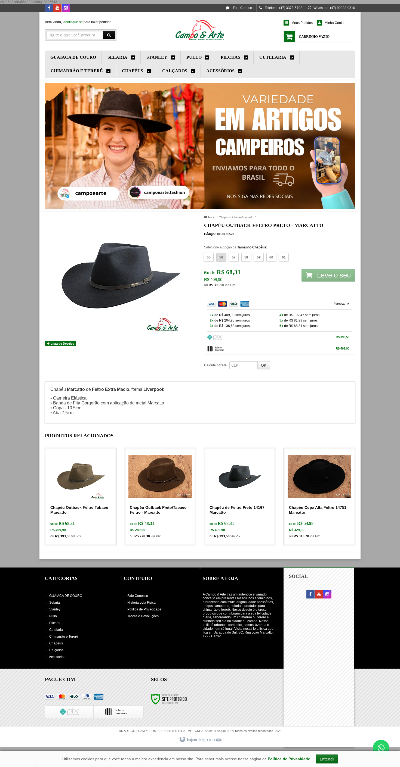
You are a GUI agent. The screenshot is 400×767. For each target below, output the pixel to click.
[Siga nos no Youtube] (57, 8)
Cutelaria (56, 630)
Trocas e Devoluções (143, 616)
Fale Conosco (243, 8)
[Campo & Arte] (199, 30)
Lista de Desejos (62, 343)
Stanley (54, 609)
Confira (84, 518)
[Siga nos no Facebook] (49, 8)
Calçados (56, 650)
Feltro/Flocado (243, 217)
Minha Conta (334, 23)
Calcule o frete (215, 365)
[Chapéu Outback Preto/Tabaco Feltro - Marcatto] (160, 496)
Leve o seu (333, 275)
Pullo (53, 616)
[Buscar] (109, 35)
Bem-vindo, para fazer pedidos (78, 22)
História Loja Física (141, 602)
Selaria (54, 602)
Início (211, 217)
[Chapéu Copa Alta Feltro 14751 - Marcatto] (319, 496)
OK (263, 365)
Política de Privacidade (144, 609)
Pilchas (54, 623)
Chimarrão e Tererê (63, 636)
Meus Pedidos (302, 23)
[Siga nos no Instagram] (66, 8)
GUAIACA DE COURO (65, 596)
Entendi (327, 759)
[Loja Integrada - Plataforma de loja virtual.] (200, 740)
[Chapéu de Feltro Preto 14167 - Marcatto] (239, 496)
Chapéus (225, 217)
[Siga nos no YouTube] (319, 595)
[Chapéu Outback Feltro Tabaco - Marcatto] (80, 496)
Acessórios (57, 657)
